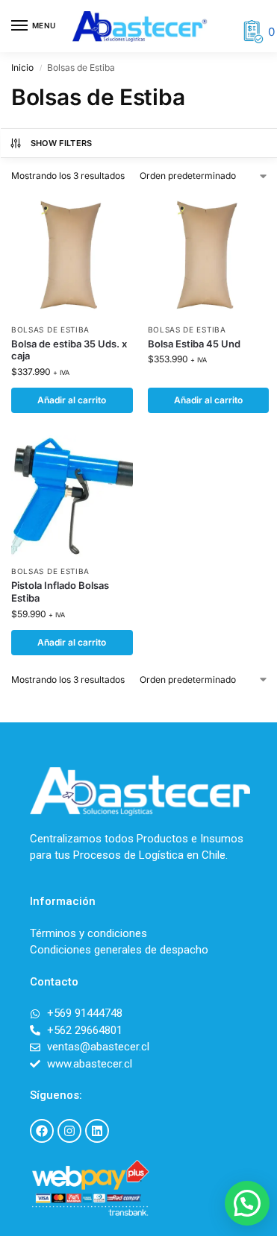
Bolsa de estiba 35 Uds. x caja (69, 350)
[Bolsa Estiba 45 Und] (209, 254)
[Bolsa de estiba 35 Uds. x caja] (72, 254)
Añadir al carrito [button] (71, 400)
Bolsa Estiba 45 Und (194, 344)
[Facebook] (42, 1131)
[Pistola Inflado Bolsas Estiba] (72, 496)
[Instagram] (69, 1131)
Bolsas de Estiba (50, 329)
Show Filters (62, 143)
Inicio (22, 67)
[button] (247, 1203)
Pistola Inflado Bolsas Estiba (60, 591)
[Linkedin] (97, 1131)
